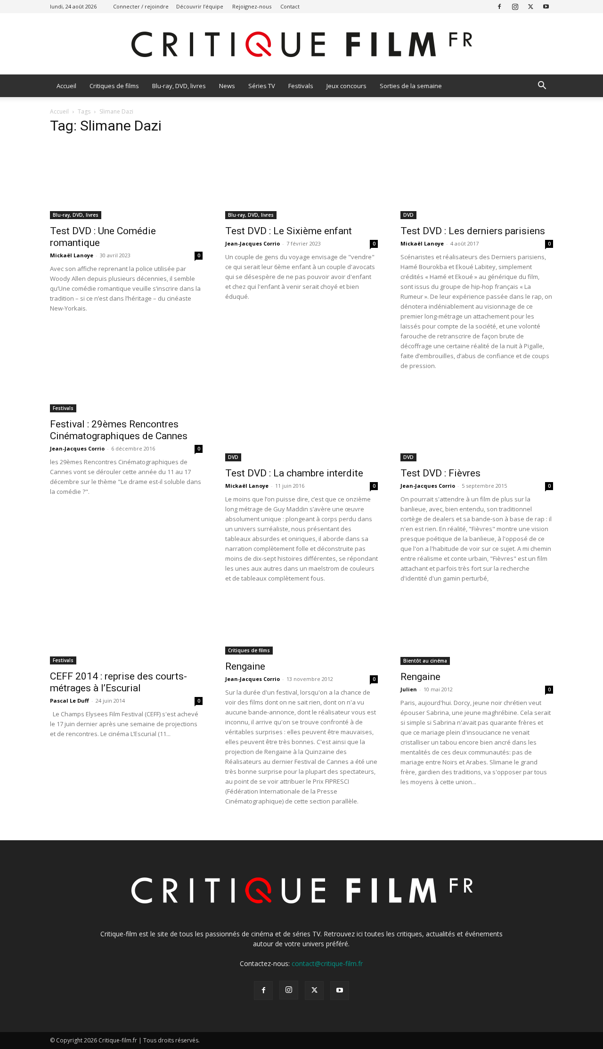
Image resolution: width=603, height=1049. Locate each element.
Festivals (300, 86)
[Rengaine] (301, 626)
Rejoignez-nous (251, 6)
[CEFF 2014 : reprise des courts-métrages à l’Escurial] (126, 631)
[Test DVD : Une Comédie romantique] (126, 181)
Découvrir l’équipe (199, 6)
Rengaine (245, 666)
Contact (290, 6)
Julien (408, 689)
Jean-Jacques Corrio (252, 243)
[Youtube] (546, 6)
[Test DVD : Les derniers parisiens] (476, 181)
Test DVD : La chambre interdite (294, 473)
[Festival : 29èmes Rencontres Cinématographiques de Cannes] (126, 399)
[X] (530, 6)
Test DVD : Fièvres (440, 473)
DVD (408, 215)
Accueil (66, 86)
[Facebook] (499, 6)
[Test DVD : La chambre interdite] (301, 423)
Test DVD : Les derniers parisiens (472, 231)
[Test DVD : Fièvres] (476, 423)
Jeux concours (346, 86)
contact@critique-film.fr (327, 963)
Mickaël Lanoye (71, 255)
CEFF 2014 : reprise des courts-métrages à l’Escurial (118, 682)
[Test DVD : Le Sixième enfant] (301, 181)
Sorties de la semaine (411, 86)
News (227, 86)
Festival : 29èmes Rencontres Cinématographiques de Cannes (118, 430)
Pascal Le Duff (69, 700)
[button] (541, 86)
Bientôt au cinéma (425, 660)
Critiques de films (114, 86)
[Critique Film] (301, 44)
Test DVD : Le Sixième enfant (288, 231)
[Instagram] (515, 6)
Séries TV (261, 86)
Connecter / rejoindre (141, 6)
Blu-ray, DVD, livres (179, 86)
